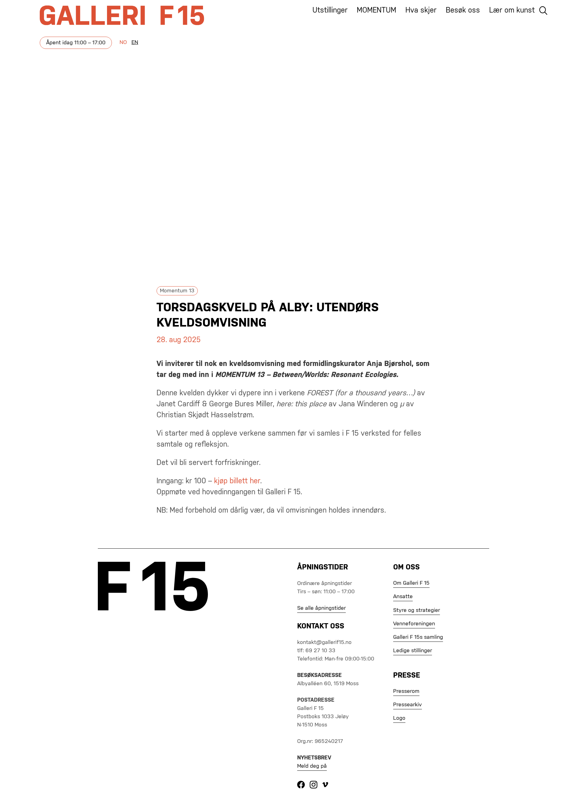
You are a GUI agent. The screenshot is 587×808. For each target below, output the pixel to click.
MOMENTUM (376, 10)
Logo (399, 718)
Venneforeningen (414, 624)
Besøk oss (463, 10)
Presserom (406, 691)
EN (134, 42)
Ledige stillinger (412, 650)
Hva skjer (421, 10)
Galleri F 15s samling (418, 637)
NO (123, 42)
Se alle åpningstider (321, 608)
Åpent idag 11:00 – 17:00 (75, 43)
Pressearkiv (407, 704)
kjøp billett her (237, 481)
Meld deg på (312, 766)
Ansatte (403, 596)
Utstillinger (330, 10)
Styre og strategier (416, 610)
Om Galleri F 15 (411, 583)
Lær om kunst (512, 10)
